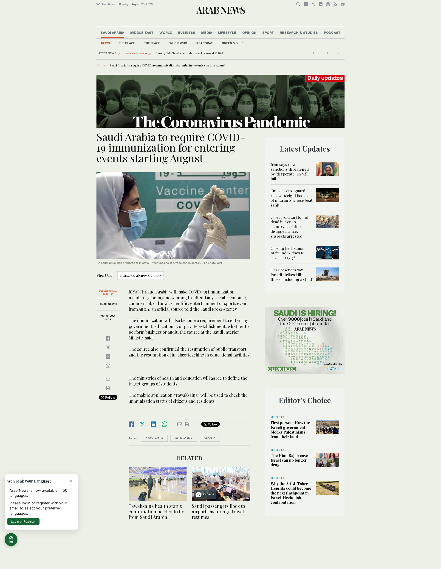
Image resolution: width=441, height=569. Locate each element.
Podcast (332, 32)
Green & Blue (232, 43)
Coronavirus (154, 438)
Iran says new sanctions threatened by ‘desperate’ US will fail (290, 171)
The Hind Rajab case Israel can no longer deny (289, 460)
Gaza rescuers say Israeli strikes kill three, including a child (192, 53)
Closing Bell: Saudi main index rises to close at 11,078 (287, 253)
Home (100, 65)
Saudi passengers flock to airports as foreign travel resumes (218, 511)
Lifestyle (227, 32)
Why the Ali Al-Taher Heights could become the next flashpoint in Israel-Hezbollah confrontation (291, 493)
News (105, 43)
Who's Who (178, 43)
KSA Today (204, 43)
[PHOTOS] (221, 483)
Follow (109, 397)
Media (206, 32)
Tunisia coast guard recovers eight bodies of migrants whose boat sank (291, 197)
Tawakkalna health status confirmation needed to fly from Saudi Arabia (156, 511)
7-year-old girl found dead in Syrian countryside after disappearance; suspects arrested (289, 227)
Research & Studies (299, 32)
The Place (127, 43)
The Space (152, 43)
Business (186, 32)
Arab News (108, 4)
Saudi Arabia (112, 32)
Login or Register (23, 521)
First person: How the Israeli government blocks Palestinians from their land (290, 429)
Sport (268, 32)
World (165, 32)
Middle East (141, 32)
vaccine (209, 438)
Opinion (249, 32)
